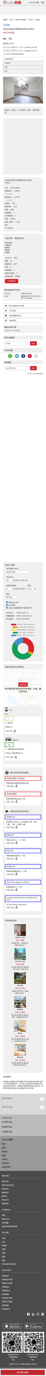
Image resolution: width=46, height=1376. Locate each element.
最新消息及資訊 (8, 1185)
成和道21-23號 (20, 937)
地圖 (5, 67)
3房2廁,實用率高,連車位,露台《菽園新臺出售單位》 (20, 1017)
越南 (4, 1148)
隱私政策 (34, 1364)
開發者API (6, 1219)
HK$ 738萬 (20, 940)
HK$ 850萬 (20, 964)
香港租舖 (5, 1287)
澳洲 (3, 1253)
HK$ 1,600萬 (20, 1060)
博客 (3, 1215)
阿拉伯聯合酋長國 (9, 1264)
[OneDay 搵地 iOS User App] (12, 1326)
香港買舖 (5, 1305)
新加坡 (4, 1159)
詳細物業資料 (8, 59)
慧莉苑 (20, 1033)
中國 (3, 1238)
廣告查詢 (5, 1189)
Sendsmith (39, 374)
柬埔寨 (4, 1246)
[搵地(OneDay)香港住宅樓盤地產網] (12, 2)
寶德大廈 (20, 1057)
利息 (29, 585)
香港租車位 (6, 1291)
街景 (5, 71)
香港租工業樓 (7, 1283)
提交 (33, 343)
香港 (4, 1144)
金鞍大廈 (20, 985)
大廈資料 (7, 63)
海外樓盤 (5, 1223)
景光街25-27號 (20, 961)
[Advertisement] (23, 145)
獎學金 (4, 1196)
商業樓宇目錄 (7, 1127)
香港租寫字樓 (7, 1279)
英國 (3, 1257)
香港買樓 (5, 1294)
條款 (8, 594)
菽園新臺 (20, 1009)
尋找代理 (5, 1200)
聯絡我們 (5, 1192)
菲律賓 (4, 1152)
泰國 (4, 1155)
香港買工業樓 (7, 1302)
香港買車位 (6, 1309)
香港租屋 (5, 1276)
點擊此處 (23, 685)
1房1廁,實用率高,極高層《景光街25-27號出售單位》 (19, 969)
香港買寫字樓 (7, 1298)
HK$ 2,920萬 (20, 988)
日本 (3, 1242)
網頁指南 (5, 1204)
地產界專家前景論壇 (9, 1226)
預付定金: (9, 577)
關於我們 (5, 1181)
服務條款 (28, 1364)
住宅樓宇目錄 (7, 1122)
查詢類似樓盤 (23, 1372)
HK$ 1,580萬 (20, 1036)
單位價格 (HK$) (12, 569)
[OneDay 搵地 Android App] (33, 1326)
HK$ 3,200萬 (20, 1012)
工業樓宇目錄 (7, 1132)
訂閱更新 (11, 281)
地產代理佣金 (11, 585)
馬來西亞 (5, 1163)
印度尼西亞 (6, 1167)
